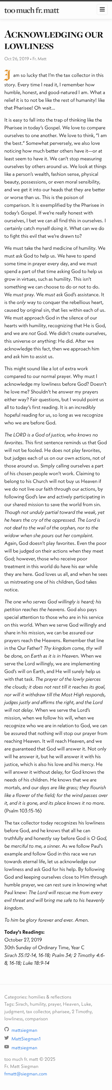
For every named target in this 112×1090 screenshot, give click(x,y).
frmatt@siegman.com (25, 1073)
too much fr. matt (31, 10)
